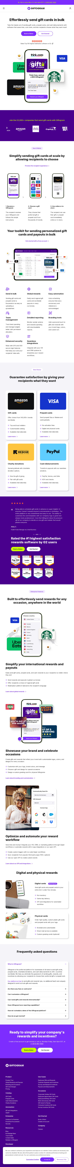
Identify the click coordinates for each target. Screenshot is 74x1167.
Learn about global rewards (15, 691)
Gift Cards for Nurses (44, 1103)
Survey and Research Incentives (47, 1084)
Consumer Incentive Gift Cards (47, 1105)
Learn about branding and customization (19, 778)
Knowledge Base (11, 1133)
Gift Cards (8, 1096)
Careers (40, 1129)
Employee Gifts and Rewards (46, 1080)
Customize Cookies (32, 1159)
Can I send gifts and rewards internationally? (24, 1000)
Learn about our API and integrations (18, 863)
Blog (7, 1131)
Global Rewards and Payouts (14, 1082)
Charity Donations (11, 1103)
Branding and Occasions (13, 1084)
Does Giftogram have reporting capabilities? (24, 1005)
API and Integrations (11, 1110)
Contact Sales (10, 1138)
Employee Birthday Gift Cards (47, 1098)
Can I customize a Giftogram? (18, 994)
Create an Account (43, 1121)
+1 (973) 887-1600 (50, 2)
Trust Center (9, 1135)
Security (8, 1123)
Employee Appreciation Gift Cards (48, 1096)
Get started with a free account (36, 241)
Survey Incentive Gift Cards (46, 1107)
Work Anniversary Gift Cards (46, 1101)
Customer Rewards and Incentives (48, 1082)
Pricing (8, 1089)
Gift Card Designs (11, 1086)
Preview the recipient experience (36, 166)
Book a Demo (28, 33)
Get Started (45, 33)
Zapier (7, 1112)
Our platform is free (14, 981)
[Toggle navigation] (4, 8)
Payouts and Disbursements (46, 1086)
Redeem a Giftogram (12, 1140)
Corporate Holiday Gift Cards (46, 1094)
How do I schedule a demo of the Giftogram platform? (27, 1010)
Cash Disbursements (12, 1101)
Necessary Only (61, 1159)
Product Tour (9, 1080)
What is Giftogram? (15, 964)
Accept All (47, 1159)
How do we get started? (16, 1016)
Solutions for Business (12, 1119)
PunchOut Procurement (12, 1121)
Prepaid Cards (10, 1098)
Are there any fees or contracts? (20, 989)
